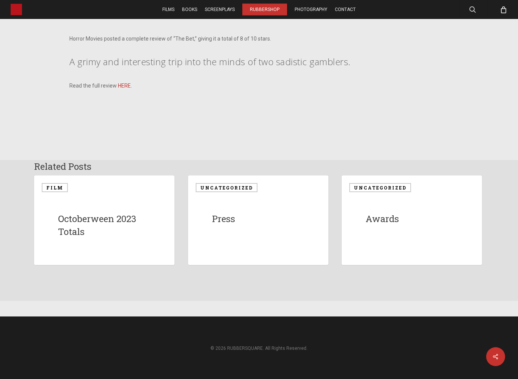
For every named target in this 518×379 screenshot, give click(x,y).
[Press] (258, 220)
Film (54, 188)
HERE (124, 86)
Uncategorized (226, 188)
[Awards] (412, 220)
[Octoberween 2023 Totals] (104, 220)
